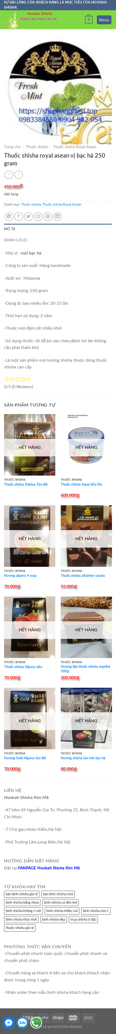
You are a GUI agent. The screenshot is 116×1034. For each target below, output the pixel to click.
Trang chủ (12, 147)
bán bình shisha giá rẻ (22, 894)
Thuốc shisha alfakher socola (83, 576)
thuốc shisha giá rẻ (20, 928)
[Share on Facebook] (18, 216)
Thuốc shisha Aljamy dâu (23, 667)
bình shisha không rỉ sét (23, 911)
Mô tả (9, 229)
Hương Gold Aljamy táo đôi (25, 758)
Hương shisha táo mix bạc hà (83, 758)
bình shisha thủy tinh (21, 919)
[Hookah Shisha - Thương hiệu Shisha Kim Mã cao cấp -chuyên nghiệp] (31, 20)
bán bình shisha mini (58, 894)
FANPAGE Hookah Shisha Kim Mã (49, 868)
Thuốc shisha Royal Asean (74, 147)
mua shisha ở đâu (83, 919)
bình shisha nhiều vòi (62, 911)
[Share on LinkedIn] (57, 216)
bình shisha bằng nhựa (22, 902)
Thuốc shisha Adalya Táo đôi (25, 484)
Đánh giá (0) (15, 240)
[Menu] (104, 19)
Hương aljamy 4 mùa (20, 576)
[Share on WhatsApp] (9, 216)
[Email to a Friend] (38, 216)
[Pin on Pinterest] (47, 216)
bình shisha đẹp (53, 919)
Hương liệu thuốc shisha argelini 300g (85, 669)
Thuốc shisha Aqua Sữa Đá (81, 484)
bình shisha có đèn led (60, 902)
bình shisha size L (96, 911)
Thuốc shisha (37, 147)
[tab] (58, 229)
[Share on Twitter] (28, 216)
